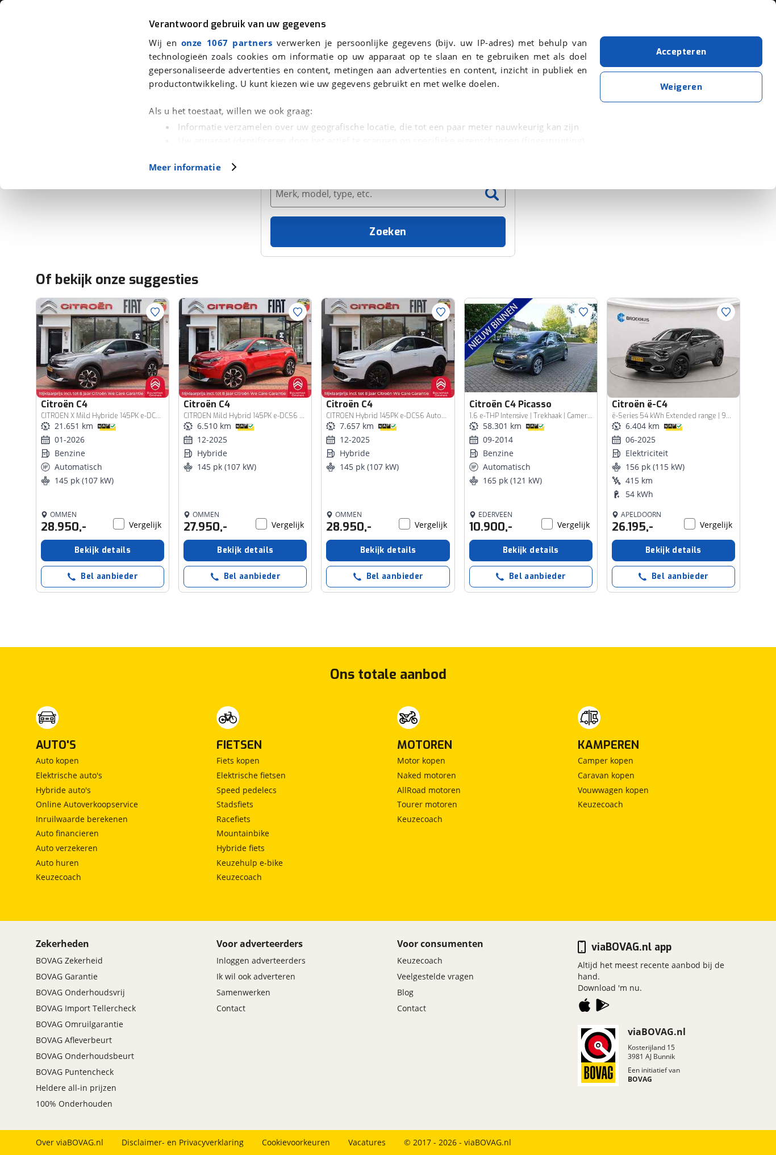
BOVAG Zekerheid (69, 960)
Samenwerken (243, 992)
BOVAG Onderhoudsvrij (80, 992)
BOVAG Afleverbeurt (74, 1040)
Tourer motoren (427, 804)
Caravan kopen (606, 775)
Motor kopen (421, 760)
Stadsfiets (234, 804)
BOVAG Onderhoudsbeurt (85, 1055)
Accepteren (681, 51)
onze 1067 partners (226, 42)
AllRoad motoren (429, 790)
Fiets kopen (238, 760)
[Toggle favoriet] (155, 312)
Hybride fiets (240, 848)
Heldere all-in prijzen (76, 1087)
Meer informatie (185, 167)
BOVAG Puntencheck (75, 1071)
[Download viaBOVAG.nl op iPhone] (584, 1007)
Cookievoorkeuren (296, 1142)
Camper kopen (605, 760)
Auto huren (57, 862)
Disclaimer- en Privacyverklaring (183, 1142)
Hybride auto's (63, 790)
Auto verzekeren (67, 848)
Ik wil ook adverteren (255, 976)
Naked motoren (426, 775)
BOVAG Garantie (67, 976)
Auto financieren (67, 833)
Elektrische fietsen (251, 775)
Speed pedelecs (246, 790)
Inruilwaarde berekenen (82, 819)
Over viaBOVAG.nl (69, 1142)
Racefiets (233, 819)
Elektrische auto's (69, 775)
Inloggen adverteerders (261, 960)
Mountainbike (242, 833)
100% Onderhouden (74, 1103)
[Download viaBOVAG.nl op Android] (603, 1007)
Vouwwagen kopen (613, 790)
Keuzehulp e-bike (249, 862)
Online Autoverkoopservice (87, 804)
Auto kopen (57, 760)
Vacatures (367, 1142)
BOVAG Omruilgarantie (79, 1024)
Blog (405, 992)
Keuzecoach (58, 877)
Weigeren (681, 87)
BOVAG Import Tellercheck (86, 1008)
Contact (230, 1008)
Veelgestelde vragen (435, 976)
